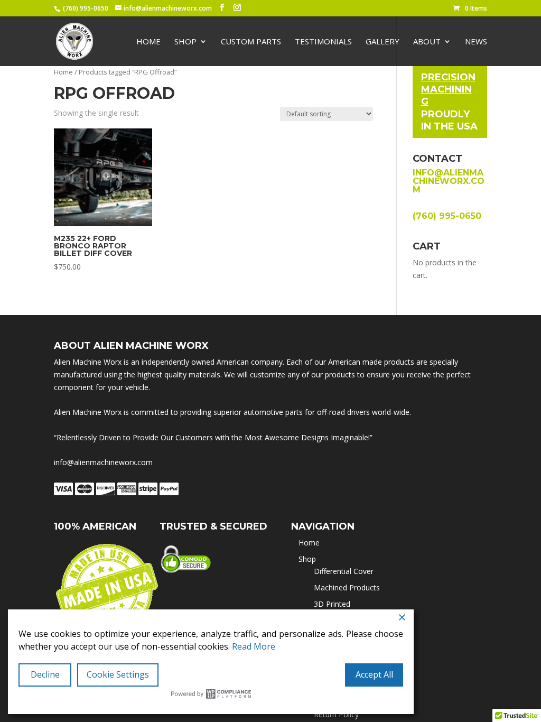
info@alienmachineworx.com (448, 181)
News (476, 42)
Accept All (374, 674)
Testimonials (323, 42)
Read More (253, 646)
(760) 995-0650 (85, 8)
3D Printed (332, 604)
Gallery (382, 42)
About (427, 42)
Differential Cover (344, 571)
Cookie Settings (118, 674)
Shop (185, 42)
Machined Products (347, 587)
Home (148, 42)
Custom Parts (251, 42)
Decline (45, 674)
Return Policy (336, 714)
